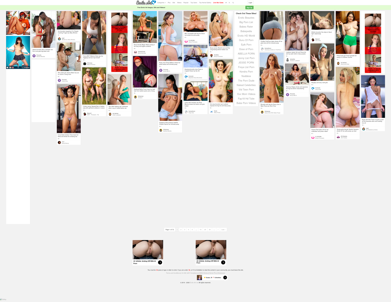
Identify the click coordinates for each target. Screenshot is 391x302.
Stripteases (221, 273)
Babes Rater (246, 26)
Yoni (63, 142)
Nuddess (246, 76)
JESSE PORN (246, 62)
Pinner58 (38, 55)
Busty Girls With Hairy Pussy (272, 113)
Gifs (173, 3)
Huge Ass (191, 112)
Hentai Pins (213, 273)
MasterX (317, 39)
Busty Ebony (65, 143)
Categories (161, 3)
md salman (344, 62)
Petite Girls (65, 81)
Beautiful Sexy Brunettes (195, 77)
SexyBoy (216, 55)
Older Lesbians (117, 115)
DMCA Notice (203, 273)
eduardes (292, 59)
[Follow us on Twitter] (226, 2)
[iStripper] (18, 52)
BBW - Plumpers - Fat (93, 115)
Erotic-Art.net (194, 282)
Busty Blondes (142, 53)
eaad (63, 38)
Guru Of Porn (246, 40)
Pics (169, 3)
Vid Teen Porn (246, 89)
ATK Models (344, 136)
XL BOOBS (192, 40)
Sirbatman (267, 111)
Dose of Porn (246, 49)
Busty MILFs (166, 71)
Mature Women (91, 64)
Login (250, 3)
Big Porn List (246, 22)
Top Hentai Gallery (205, 3)
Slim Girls (318, 40)
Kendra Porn (246, 71)
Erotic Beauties (246, 17)
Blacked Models (40, 56)
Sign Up (249, 7)
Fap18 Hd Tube (246, 98)
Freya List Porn (246, 67)
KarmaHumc (268, 48)
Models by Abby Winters (68, 39)
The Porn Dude (246, 80)
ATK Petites (344, 138)
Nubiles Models (167, 131)
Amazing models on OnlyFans (273, 50)
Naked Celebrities (246, 85)
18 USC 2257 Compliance (189, 273)
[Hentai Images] (18, 23)
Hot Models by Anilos (372, 130)
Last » (223, 230)
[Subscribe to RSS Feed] (229, 2)
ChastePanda (141, 51)
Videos (179, 3)
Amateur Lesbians (295, 60)
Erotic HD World (246, 35)
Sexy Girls (318, 89)
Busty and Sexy (345, 64)
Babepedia (246, 31)
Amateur (140, 97)
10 (200, 230)
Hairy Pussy (217, 112)
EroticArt (317, 88)
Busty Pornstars (193, 42)
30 (210, 230)
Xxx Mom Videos (246, 94)
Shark (215, 111)
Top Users (194, 3)
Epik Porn (246, 44)
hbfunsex (89, 63)
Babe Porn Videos (246, 103)
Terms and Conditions (173, 273)
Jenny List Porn (246, 58)
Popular (185, 3)
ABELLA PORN (246, 53)
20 (205, 230)
